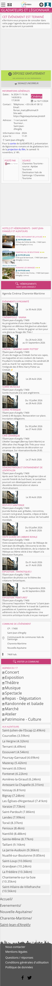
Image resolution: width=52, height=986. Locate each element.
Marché (12, 708)
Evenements (10, 905)
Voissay (7, 790)
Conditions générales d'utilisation (27, 962)
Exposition (14, 677)
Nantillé (7, 834)
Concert (12, 672)
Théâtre (12, 682)
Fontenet (8, 774)
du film (22, 149)
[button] (26, 75)
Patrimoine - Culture (23, 719)
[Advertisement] (26, 50)
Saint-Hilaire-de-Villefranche (21, 887)
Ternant (7, 746)
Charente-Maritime (16, 643)
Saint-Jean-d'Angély (16, 632)
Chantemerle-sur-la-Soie (18, 877)
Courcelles (9, 736)
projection (13, 149)
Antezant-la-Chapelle (16, 785)
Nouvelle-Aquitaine (16, 647)
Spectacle (13, 693)
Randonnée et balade (24, 703)
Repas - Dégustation (23, 698)
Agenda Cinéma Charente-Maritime (23, 293)
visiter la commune (26, 661)
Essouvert (9, 752)
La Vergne (9, 741)
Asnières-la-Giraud (15, 779)
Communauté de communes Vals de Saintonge (25, 638)
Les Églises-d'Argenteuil (18, 801)
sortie (13, 143)
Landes (7, 817)
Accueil (5, 899)
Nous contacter (15, 947)
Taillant (7, 844)
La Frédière (9, 872)
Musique (13, 687)
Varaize (7, 806)
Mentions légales (16, 952)
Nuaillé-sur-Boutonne (17, 855)
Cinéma (36, 96)
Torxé (6, 823)
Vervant (7, 768)
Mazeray (8, 763)
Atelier (10, 714)
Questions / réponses (19, 957)
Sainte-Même (11, 839)
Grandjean (9, 866)
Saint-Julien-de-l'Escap (17, 730)
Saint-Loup (9, 861)
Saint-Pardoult (12, 812)
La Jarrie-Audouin (14, 850)
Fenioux (7, 828)
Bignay (6, 796)
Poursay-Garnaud (14, 757)
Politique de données (19, 967)
